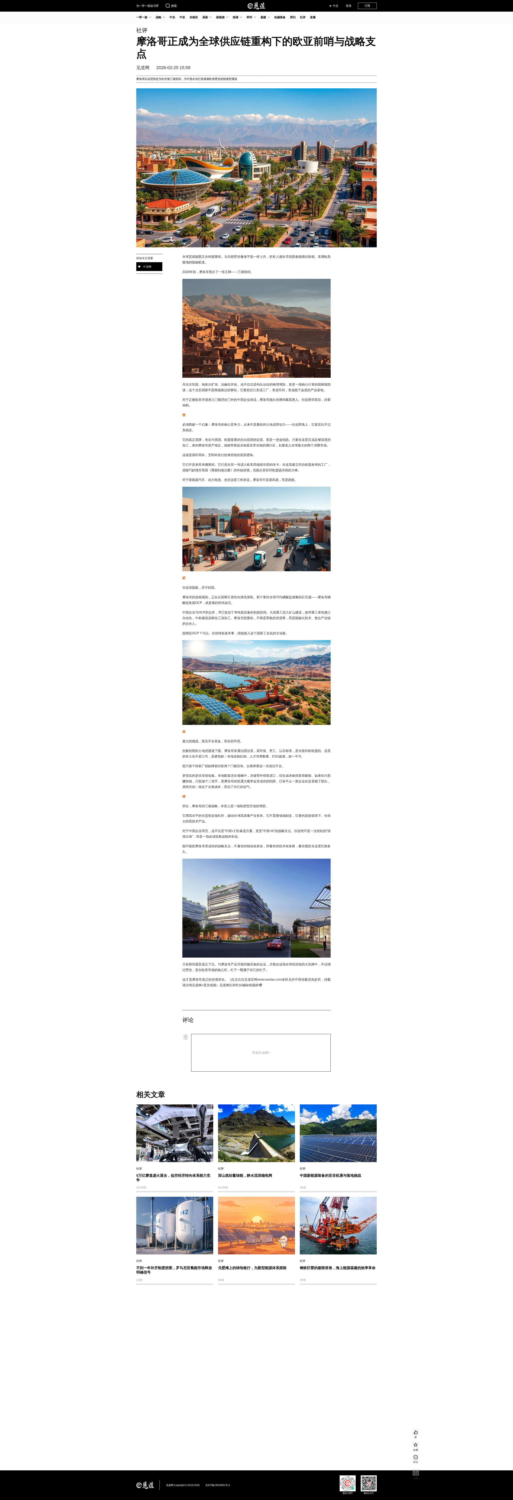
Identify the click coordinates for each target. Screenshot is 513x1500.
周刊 (293, 17)
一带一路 (141, 17)
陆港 (235, 17)
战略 (158, 17)
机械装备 (280, 17)
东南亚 (194, 17)
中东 (172, 17)
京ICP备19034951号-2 (217, 1485)
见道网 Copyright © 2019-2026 (183, 1485)
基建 (263, 17)
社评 (303, 17)
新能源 (220, 17)
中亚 (182, 17)
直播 (313, 17)
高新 (205, 17)
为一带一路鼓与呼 (147, 5)
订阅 (367, 5)
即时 (249, 17)
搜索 (174, 5)
